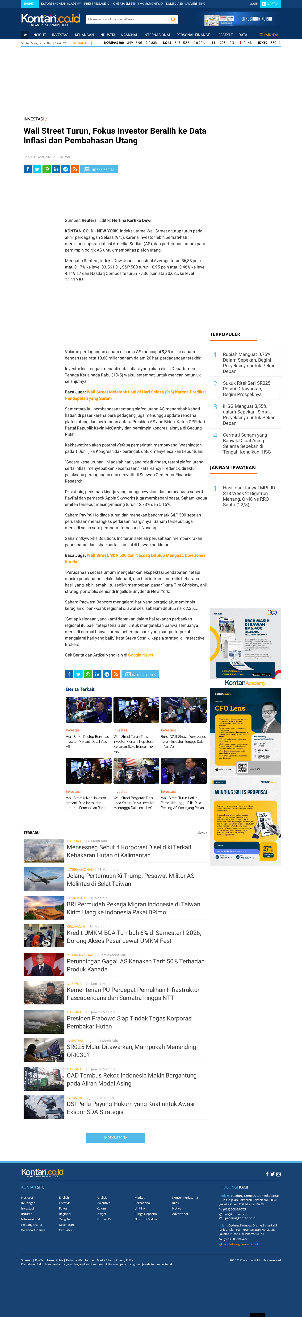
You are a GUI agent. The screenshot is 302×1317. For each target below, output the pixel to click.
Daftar (272, 3)
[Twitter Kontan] (272, 1173)
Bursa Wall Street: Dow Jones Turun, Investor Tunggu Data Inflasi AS (183, 741)
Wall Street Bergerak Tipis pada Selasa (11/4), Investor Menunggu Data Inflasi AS (134, 803)
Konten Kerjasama (185, 1197)
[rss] (75, 169)
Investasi (60, 35)
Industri (107, 35)
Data (243, 35)
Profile (39, 1260)
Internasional (157, 35)
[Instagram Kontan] (278, 1173)
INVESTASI (34, 118)
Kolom (101, 1208)
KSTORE (46, 3)
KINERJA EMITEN (124, 3)
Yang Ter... (66, 1219)
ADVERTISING (196, 3)
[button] (173, 19)
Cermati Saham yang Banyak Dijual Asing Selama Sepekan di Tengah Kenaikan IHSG (247, 443)
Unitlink (139, 1208)
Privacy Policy (125, 1260)
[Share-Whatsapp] (46, 169)
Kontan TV (104, 1219)
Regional (65, 1214)
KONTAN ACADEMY (68, 3)
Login (253, 3)
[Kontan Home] (25, 35)
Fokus (63, 1208)
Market (139, 1197)
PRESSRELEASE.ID (96, 3)
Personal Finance (193, 35)
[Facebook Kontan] (267, 1173)
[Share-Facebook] (28, 169)
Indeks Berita (115, 1137)
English (64, 1197)
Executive (103, 1203)
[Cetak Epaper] (238, 24)
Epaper (29, 3)
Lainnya (271, 35)
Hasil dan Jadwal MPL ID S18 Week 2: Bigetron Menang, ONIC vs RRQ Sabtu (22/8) (249, 496)
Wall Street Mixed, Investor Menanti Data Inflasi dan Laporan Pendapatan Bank (86, 803)
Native (176, 1208)
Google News (140, 654)
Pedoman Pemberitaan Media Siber (89, 1260)
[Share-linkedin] (56, 169)
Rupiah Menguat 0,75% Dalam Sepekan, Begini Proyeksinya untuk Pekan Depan (249, 362)
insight (39, 35)
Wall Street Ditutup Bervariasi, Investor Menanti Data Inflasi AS (88, 741)
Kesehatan (66, 1224)
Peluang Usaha (31, 1224)
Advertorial (180, 1214)
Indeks (201, 832)
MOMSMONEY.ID (151, 3)
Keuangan (84, 35)
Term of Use (55, 1260)
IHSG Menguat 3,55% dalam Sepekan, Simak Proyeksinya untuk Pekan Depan (249, 414)
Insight (101, 1214)
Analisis (102, 1197)
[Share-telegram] (65, 169)
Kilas (175, 1203)
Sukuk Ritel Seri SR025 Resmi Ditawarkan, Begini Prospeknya (246, 388)
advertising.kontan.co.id (240, 1244)
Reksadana (142, 1203)
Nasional (129, 35)
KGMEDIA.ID (174, 3)
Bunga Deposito (145, 1214)
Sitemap (26, 1260)
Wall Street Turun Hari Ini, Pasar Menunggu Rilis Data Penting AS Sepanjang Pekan (182, 803)
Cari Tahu (65, 1230)
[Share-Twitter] (37, 169)
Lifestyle (224, 35)
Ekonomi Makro (145, 1219)
